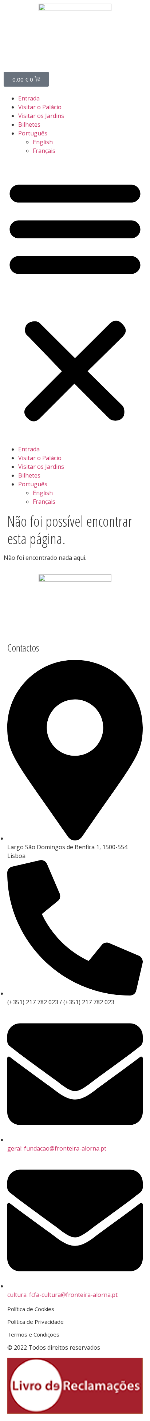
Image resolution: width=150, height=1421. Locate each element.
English (43, 142)
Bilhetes (29, 124)
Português (32, 133)
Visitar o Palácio (40, 107)
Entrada (29, 98)
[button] (75, 300)
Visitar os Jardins (41, 116)
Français (44, 151)
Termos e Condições (33, 1334)
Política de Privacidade (35, 1321)
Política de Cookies (30, 1309)
